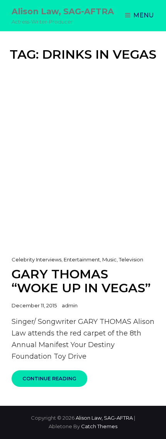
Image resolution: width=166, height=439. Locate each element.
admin (70, 305)
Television (131, 259)
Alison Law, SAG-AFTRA (63, 11)
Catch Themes (99, 426)
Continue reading (54, 381)
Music (109, 259)
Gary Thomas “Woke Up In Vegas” (81, 280)
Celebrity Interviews (36, 259)
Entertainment (82, 259)
